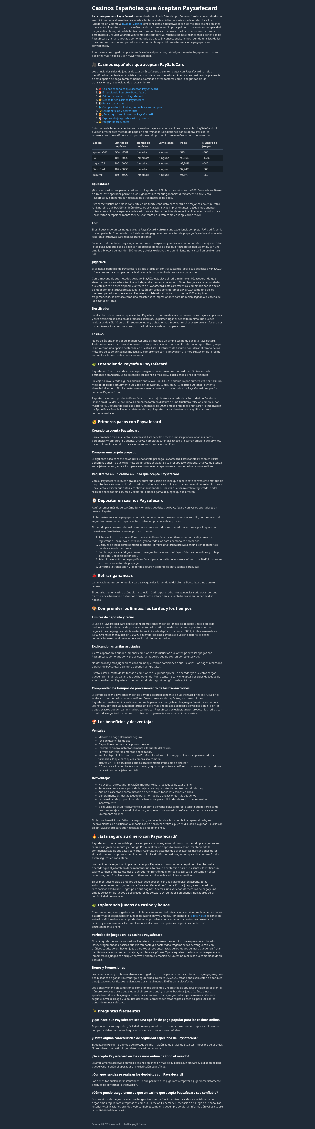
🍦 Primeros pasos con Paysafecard (120, 96)
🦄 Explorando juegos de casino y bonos (123, 118)
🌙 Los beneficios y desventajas (117, 111)
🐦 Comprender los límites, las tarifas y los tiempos (130, 107)
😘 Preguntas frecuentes (113, 122)
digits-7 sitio (198, 916)
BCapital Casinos (132, 24)
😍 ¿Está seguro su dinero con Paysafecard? (125, 114)
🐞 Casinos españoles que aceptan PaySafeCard (128, 89)
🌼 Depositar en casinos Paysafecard (121, 100)
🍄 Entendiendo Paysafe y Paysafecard (122, 92)
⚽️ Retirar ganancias (111, 103)
